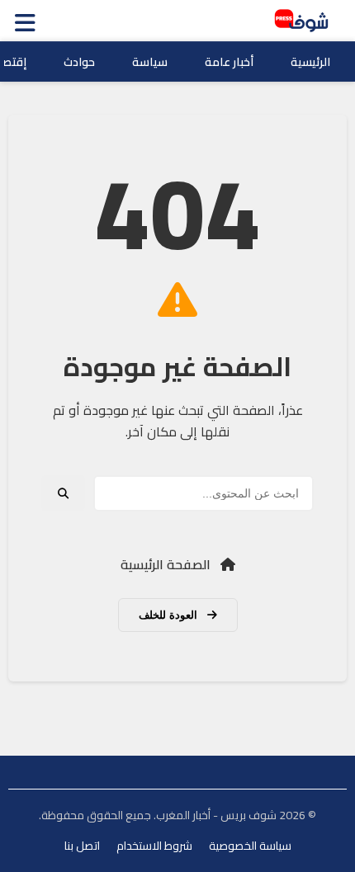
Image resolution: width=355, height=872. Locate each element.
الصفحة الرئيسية (167, 564)
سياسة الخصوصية (250, 846)
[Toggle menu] (28, 20)
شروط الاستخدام (154, 846)
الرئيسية (310, 62)
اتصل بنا (82, 846)
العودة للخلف (170, 615)
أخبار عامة (229, 62)
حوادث (79, 62)
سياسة (150, 62)
